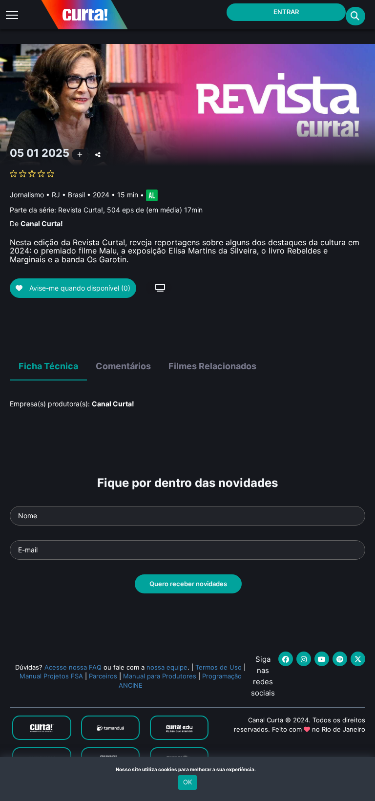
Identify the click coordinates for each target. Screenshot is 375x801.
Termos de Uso (218, 667)
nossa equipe (167, 667)
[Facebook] (285, 659)
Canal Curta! (42, 223)
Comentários (123, 366)
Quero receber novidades (188, 584)
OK (187, 782)
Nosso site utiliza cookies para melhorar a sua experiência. (188, 769)
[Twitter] (358, 659)
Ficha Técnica (48, 366)
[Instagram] (303, 659)
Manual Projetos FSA (51, 676)
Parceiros (103, 676)
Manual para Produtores (159, 676)
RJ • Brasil (68, 194)
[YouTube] (321, 659)
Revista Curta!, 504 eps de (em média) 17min (130, 210)
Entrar (286, 12)
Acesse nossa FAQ (73, 667)
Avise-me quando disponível (78, 288)
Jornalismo (27, 194)
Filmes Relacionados (212, 366)
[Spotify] (340, 659)
